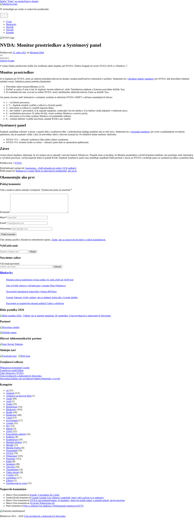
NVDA (18, 163)
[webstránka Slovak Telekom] (11, 344)
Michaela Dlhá (37, 52)
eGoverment (12, 420)
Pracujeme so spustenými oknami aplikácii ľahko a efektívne (35, 303)
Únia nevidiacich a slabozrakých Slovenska (21, 376)
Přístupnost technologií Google (15, 367)
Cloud (9, 417)
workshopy (11, 477)
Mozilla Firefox (13, 447)
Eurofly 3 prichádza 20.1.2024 (44, 495)
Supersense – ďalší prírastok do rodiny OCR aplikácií (50, 168)
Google (9, 423)
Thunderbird (12, 469)
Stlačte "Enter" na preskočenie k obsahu (19, 1)
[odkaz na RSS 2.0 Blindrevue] (24, 356)
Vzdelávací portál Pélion (11, 370)
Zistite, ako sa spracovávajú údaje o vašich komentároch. (79, 239)
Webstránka (5, 228)
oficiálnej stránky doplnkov (141, 78)
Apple (9, 398)
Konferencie (12, 439)
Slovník (9, 27)
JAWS (9, 431)
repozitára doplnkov (140, 131)
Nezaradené (11, 450)
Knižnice (10, 437)
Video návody (13, 472)
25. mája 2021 (19, 52)
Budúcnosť (11, 415)
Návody (10, 30)
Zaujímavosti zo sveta (16, 483)
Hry (8, 426)
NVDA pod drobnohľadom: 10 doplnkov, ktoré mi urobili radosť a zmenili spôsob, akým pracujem (77, 500)
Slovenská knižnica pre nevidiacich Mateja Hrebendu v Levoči (30, 378)
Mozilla (9, 445)
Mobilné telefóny (14, 442)
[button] (12, 511)
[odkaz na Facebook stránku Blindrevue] (8, 356)
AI (7, 390)
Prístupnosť (11, 456)
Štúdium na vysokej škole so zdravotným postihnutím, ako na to (46, 171)
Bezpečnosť (12, 407)
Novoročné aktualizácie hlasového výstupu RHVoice (31, 291)
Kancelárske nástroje (16, 434)
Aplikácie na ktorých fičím (19, 396)
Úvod (9, 21)
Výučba (10, 475)
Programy (10, 458)
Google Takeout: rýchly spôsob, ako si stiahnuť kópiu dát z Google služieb (42, 297)
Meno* (3, 217)
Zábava (9, 480)
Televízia (10, 467)
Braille (9, 412)
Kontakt (10, 32)
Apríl (8, 401)
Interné (9, 428)
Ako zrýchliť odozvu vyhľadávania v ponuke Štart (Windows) (36, 285)
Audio (9, 404)
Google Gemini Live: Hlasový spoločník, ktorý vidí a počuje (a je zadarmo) (67, 497)
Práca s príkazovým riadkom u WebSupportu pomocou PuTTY (53, 506)
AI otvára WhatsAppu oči (42, 503)
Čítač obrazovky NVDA (12, 373)
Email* (3, 223)
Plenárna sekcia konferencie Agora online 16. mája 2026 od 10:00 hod (39, 279)
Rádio (9, 461)
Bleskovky (11, 24)
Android (10, 393)
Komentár (5, 212)
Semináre (10, 464)
